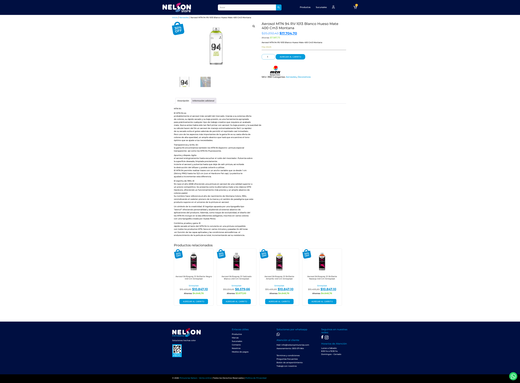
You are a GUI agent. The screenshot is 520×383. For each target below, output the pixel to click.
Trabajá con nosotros (287, 366)
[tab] (183, 101)
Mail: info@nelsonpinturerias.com (293, 345)
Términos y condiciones (288, 355)
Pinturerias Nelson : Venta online (195, 378)
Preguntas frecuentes (287, 359)
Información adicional (203, 101)
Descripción (183, 101)
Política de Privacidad (255, 378)
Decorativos (304, 77)
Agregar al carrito (290, 57)
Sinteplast (194, 285)
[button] (253, 26)
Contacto (236, 345)
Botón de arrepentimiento (290, 362)
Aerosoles (184, 17)
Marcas (235, 337)
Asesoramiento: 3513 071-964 (290, 348)
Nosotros (236, 348)
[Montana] (275, 70)
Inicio (175, 17)
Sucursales (321, 7)
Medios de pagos (240, 352)
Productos (305, 7)
